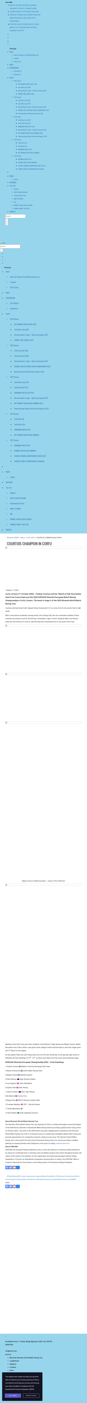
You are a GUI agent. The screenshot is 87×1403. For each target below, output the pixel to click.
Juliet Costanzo (27, 1170)
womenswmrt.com (62, 1137)
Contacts (13, 1367)
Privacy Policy (31, 1395)
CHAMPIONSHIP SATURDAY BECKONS (24, 5)
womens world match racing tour (42, 1173)
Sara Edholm (17, 1173)
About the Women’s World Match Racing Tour (26, 1358)
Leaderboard (14, 1361)
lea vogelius (37, 1170)
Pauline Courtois (64, 1170)
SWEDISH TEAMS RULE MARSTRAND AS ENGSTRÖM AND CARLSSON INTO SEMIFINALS (25, 11)
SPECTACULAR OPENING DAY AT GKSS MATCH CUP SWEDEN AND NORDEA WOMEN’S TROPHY (24, 21)
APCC (20, 1170)
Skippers (13, 1364)
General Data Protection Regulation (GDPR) (19, 1389)
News (12, 1370)
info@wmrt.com (11, 1351)
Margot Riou (46, 1170)
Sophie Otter (26, 1173)
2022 (8, 1170)
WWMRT (73, 1173)
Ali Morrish (13, 1170)
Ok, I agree (13, 1395)
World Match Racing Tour (62, 1173)
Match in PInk (54, 1170)
